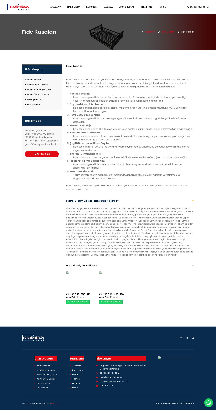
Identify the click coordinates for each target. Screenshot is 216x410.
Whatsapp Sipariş (79, 301)
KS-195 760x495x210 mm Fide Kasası (111, 296)
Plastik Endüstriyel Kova (39, 89)
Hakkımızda (73, 6)
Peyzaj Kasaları (34, 99)
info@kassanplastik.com (111, 377)
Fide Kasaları (33, 104)
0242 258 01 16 (106, 385)
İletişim (162, 6)
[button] (208, 402)
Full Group (55, 403)
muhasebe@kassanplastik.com (114, 381)
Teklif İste (146, 6)
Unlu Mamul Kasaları (37, 84)
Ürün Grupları (127, 6)
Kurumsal (92, 6)
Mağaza (108, 6)
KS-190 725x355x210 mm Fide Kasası (78, 296)
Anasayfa (55, 6)
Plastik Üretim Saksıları (38, 94)
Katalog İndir (42, 154)
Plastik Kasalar (34, 79)
